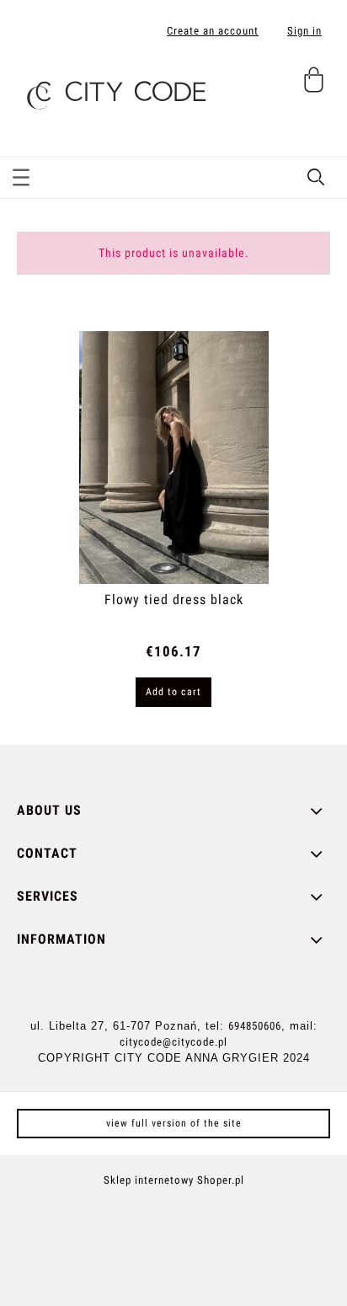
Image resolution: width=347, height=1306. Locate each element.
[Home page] (114, 89)
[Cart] (316, 86)
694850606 (254, 1026)
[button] (21, 174)
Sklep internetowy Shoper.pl (174, 1180)
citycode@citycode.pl (173, 1042)
